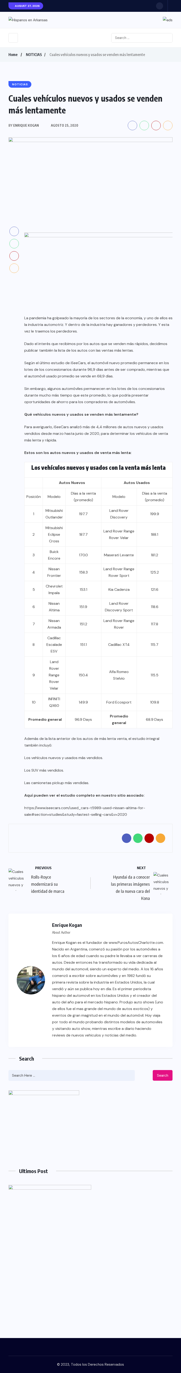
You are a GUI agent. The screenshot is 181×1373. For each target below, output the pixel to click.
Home (12, 54)
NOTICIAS (34, 54)
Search (162, 1075)
